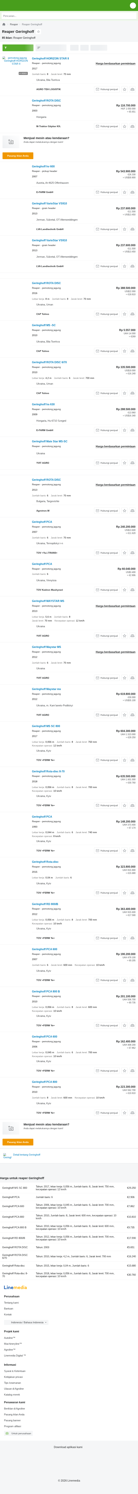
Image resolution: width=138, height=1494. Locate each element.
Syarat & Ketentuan (14, 1371)
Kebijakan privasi (13, 1376)
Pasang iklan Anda (18, 155)
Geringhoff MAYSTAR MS (48, 601)
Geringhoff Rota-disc (45, 861)
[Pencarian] (133, 15)
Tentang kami (11, 1302)
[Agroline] (4, 24)
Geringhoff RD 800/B (45, 904)
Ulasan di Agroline (14, 1388)
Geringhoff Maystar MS (46, 647)
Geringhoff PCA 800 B (46, 991)
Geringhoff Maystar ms (46, 689)
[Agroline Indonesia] (21, 5)
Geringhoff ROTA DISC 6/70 (49, 362)
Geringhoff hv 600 (43, 166)
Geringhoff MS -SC (44, 325)
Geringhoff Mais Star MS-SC (49, 441)
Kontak (8, 1314)
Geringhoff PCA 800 (44, 1081)
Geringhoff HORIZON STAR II (50, 58)
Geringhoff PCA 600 (44, 949)
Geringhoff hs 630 (43, 404)
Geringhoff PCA (42, 521)
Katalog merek (12, 1394)
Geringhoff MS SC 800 (46, 726)
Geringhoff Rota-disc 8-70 (48, 771)
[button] (133, 5)
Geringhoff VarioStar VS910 (49, 203)
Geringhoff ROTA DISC (46, 100)
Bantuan (8, 1308)
